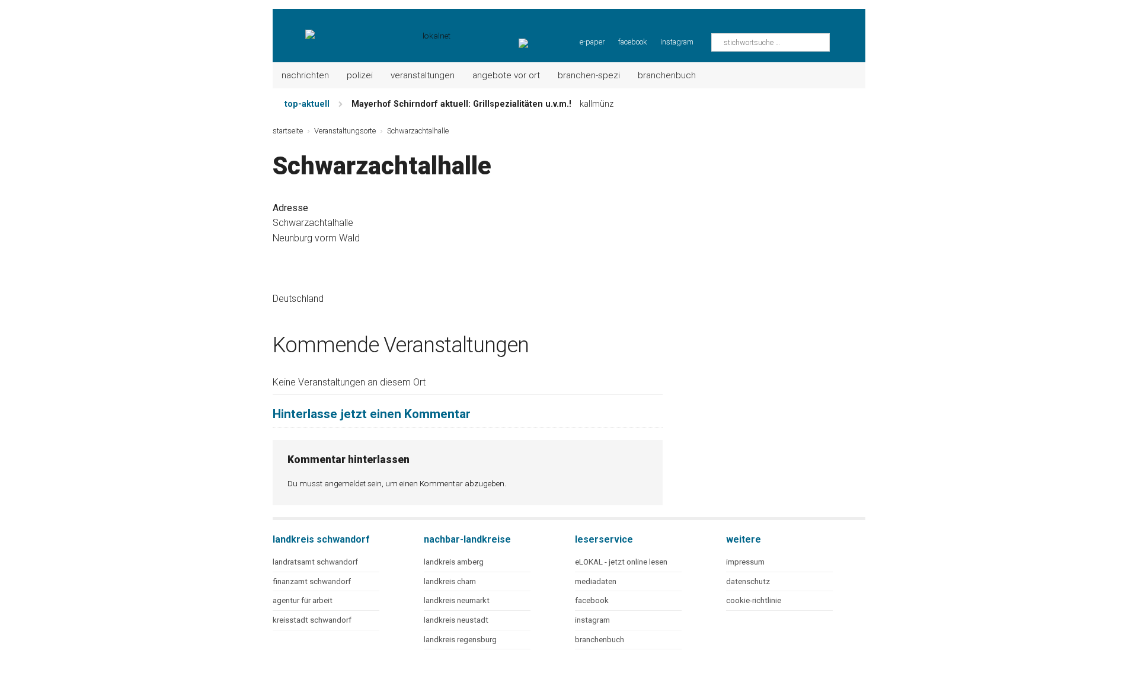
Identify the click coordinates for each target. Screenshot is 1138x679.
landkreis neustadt (456, 620)
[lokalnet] (362, 29)
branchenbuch (599, 639)
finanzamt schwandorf (312, 581)
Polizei (360, 75)
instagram (676, 41)
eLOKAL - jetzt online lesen (621, 561)
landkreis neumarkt (457, 600)
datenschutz (748, 581)
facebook (632, 41)
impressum (745, 561)
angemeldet (345, 483)
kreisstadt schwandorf (312, 620)
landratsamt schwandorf (315, 561)
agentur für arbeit (303, 600)
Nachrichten (305, 75)
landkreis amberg (454, 561)
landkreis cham (450, 581)
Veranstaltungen (423, 75)
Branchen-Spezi (589, 75)
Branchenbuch (667, 75)
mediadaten (595, 581)
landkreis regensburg (460, 639)
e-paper (592, 41)
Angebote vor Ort (506, 75)
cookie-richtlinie (753, 600)
